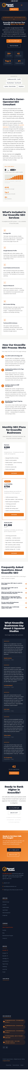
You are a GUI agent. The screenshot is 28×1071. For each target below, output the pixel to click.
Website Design (6, 902)
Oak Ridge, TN (5, 958)
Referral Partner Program (8, 935)
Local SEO (4, 904)
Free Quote (14, 9)
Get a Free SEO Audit (14, 41)
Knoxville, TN (5, 950)
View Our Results (14, 45)
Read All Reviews (14, 773)
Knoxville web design (7, 873)
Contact (21, 1065)
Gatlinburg (5, 966)
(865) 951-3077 (14, 1)
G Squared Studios (6, 1060)
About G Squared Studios (8, 927)
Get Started (14, 473)
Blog (3, 933)
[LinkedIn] (7, 1047)
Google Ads (5, 915)
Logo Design (5, 910)
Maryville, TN (5, 955)
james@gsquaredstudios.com (10, 886)
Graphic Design (6, 907)
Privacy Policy (8, 1065)
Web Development (6, 912)
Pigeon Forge (5, 963)
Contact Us (5, 938)
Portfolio (4, 930)
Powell (4, 972)
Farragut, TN (5, 953)
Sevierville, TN (5, 961)
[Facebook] (4, 1047)
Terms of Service (16, 1065)
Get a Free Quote (14, 849)
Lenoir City (5, 969)
